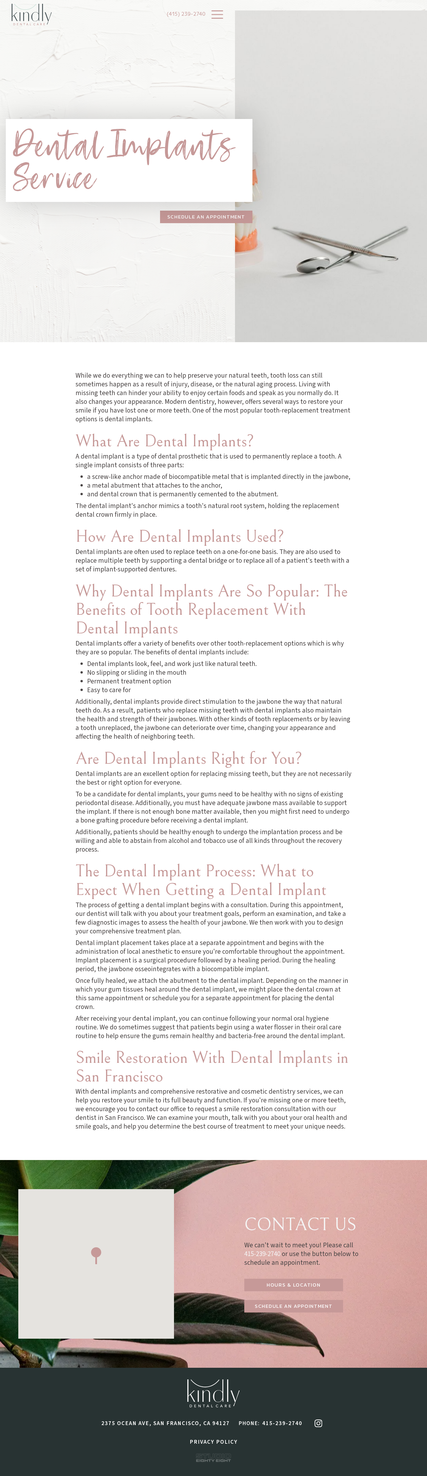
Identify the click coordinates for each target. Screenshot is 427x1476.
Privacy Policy (214, 1442)
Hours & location (294, 1285)
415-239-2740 (262, 1254)
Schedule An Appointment (206, 217)
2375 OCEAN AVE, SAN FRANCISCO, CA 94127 (165, 1423)
